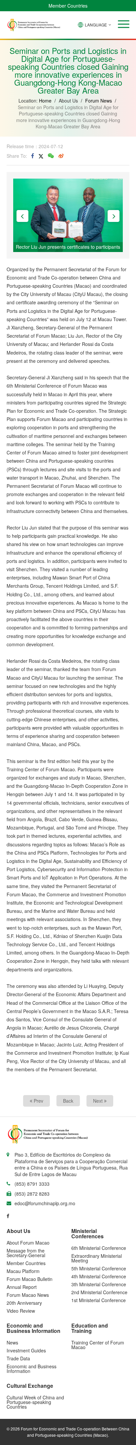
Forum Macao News (28, 1295)
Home (45, 100)
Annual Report (22, 1287)
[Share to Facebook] (32, 155)
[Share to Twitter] (41, 155)
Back (68, 1100)
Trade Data (18, 1358)
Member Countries (68, 5)
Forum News (98, 100)
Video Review (21, 1310)
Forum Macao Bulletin (29, 1279)
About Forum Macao (28, 1242)
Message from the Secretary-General (26, 1252)
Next (98, 1100)
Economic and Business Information (31, 1368)
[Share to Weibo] (61, 155)
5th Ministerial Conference (98, 1268)
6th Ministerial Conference (98, 1248)
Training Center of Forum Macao (97, 1344)
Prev (37, 1100)
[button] (123, 24)
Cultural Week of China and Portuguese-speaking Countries (35, 1402)
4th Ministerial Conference (98, 1276)
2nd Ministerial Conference (99, 1292)
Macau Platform (23, 1271)
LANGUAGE (96, 24)
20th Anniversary (24, 1302)
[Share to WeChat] (50, 155)
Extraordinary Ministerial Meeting (96, 1258)
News (12, 1342)
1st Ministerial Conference (98, 1300)
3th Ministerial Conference (98, 1284)
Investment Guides (26, 1350)
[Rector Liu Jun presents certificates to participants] (68, 214)
